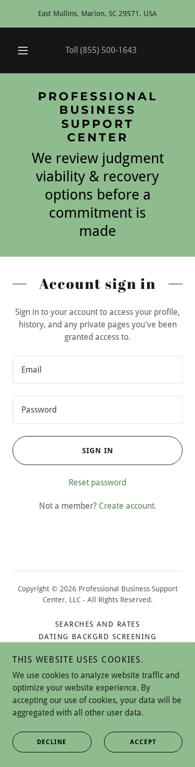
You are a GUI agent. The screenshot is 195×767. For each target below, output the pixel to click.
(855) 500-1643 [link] (108, 50)
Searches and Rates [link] (97, 624)
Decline (52, 742)
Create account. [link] (128, 506)
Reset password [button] (97, 482)
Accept (143, 742)
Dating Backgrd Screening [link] (97, 636)
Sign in (97, 450)
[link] (97, 117)
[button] (22, 50)
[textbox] (97, 370)
